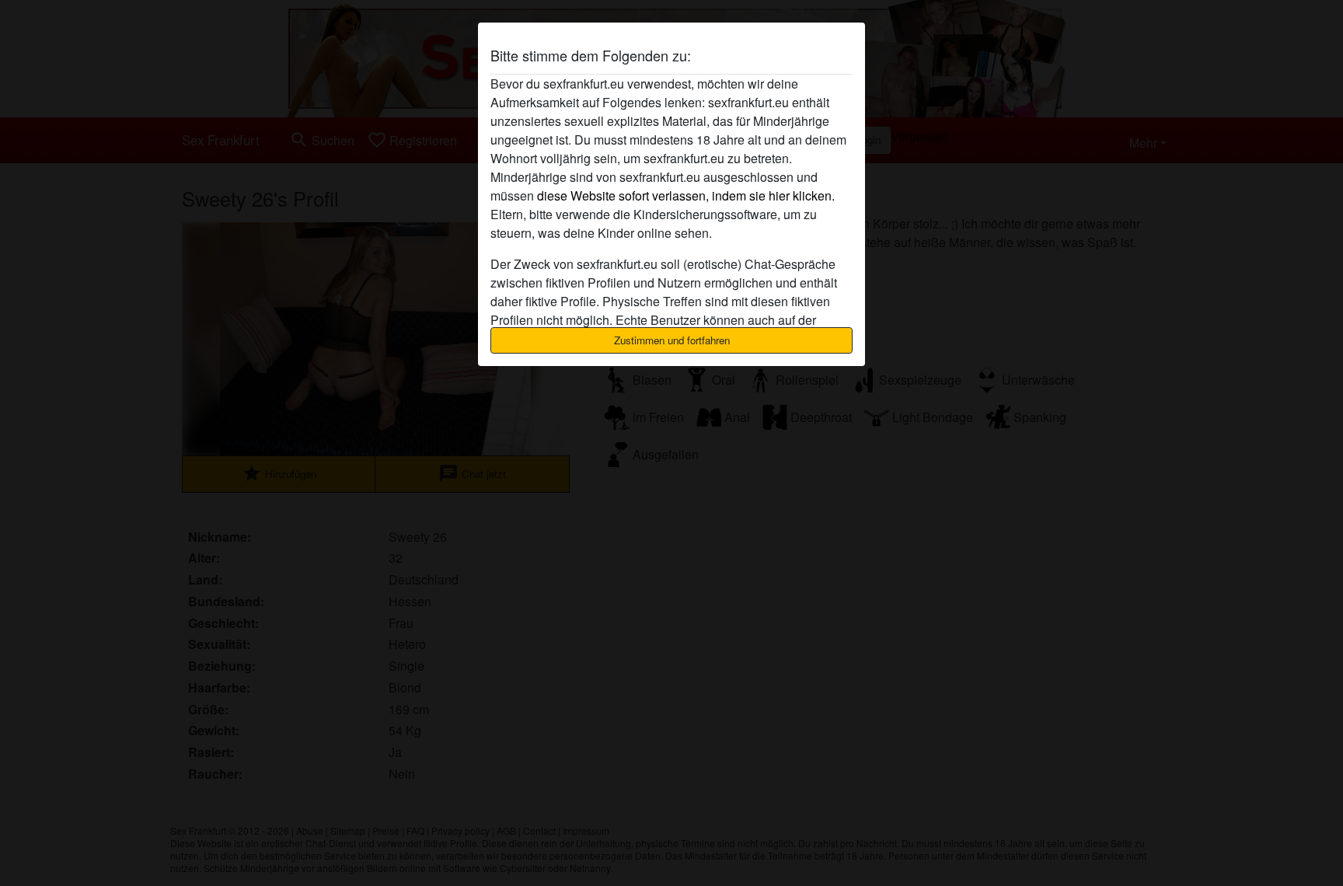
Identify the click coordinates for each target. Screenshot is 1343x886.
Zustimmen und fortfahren (672, 340)
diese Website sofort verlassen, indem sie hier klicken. (686, 195)
